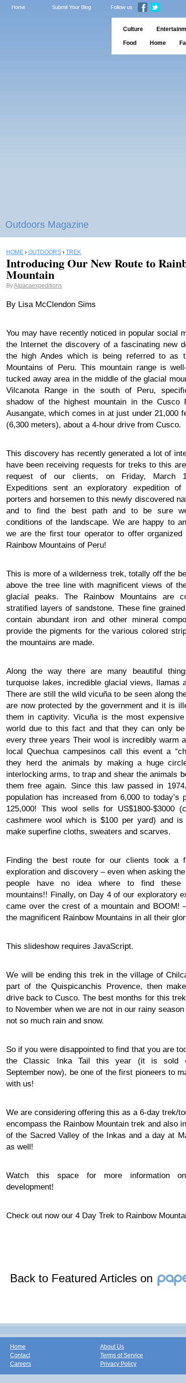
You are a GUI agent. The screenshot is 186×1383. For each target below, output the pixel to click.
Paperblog (52, 36)
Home (18, 7)
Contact (20, 1355)
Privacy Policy (118, 1364)
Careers (20, 1364)
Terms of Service (121, 1355)
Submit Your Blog (71, 7)
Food (129, 43)
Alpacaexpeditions (38, 285)
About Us (112, 1346)
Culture (133, 29)
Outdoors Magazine (47, 224)
